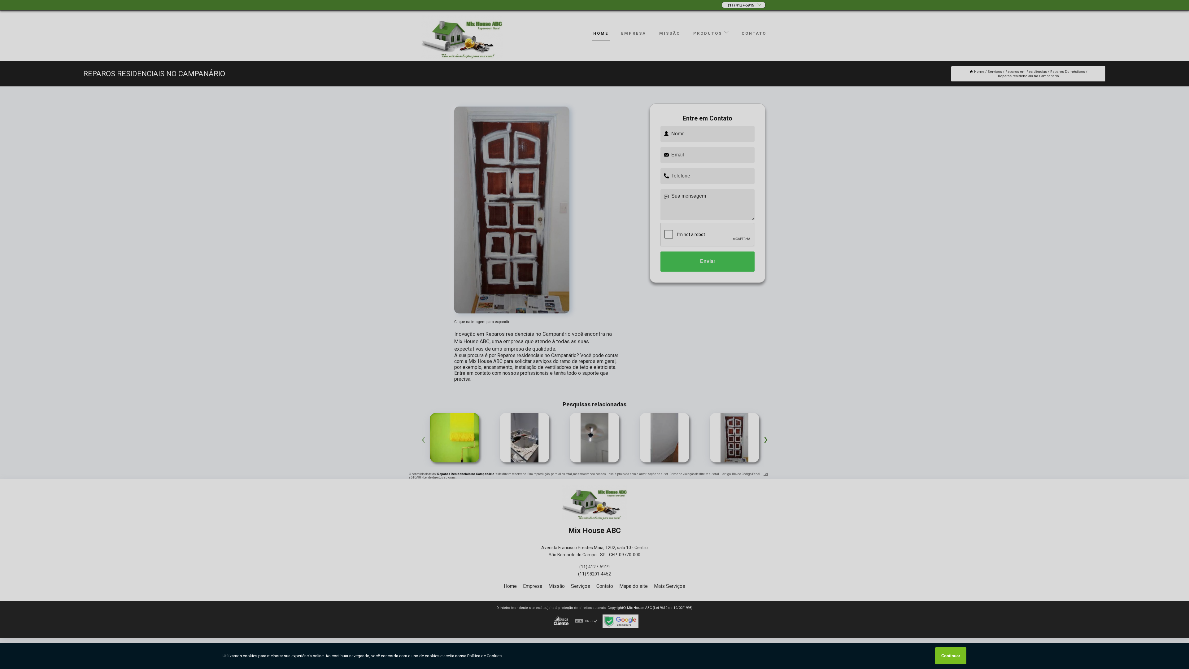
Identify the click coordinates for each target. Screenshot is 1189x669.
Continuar (950, 656)
